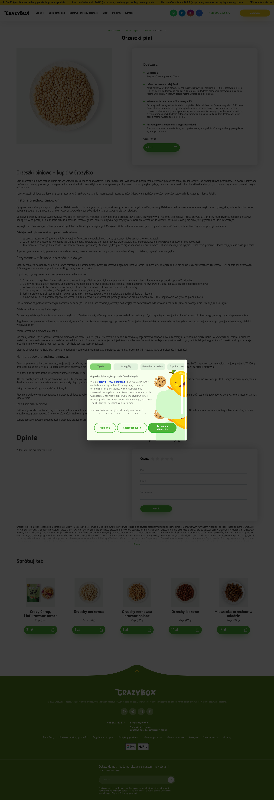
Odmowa (105, 428)
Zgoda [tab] (100, 366)
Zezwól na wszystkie (162, 427)
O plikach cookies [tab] (179, 366)
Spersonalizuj (130, 428)
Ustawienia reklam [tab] (152, 366)
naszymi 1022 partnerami (112, 381)
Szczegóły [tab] (125, 366)
